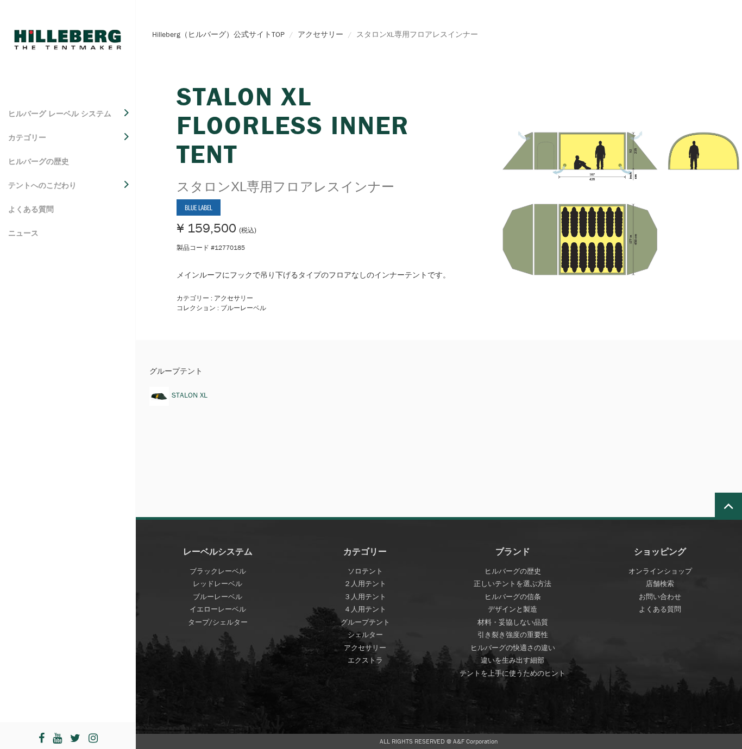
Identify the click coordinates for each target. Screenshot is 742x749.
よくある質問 (31, 209)
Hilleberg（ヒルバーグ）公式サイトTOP (218, 34)
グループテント (365, 622)
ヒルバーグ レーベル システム (59, 113)
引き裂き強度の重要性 (512, 634)
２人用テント (365, 583)
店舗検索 (660, 583)
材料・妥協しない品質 (512, 622)
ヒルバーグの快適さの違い (512, 647)
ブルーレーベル (217, 596)
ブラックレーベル (218, 571)
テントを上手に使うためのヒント (512, 673)
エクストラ (365, 660)
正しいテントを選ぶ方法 (512, 583)
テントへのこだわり (42, 185)
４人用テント (365, 609)
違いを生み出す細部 (512, 660)
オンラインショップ (660, 571)
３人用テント (365, 596)
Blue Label (198, 207)
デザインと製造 (512, 609)
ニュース (23, 233)
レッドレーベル (217, 583)
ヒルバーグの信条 (513, 596)
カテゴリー (27, 137)
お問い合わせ (660, 596)
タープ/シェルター (218, 622)
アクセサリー (320, 34)
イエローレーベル (218, 609)
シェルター (365, 634)
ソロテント (365, 571)
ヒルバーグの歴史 (38, 161)
